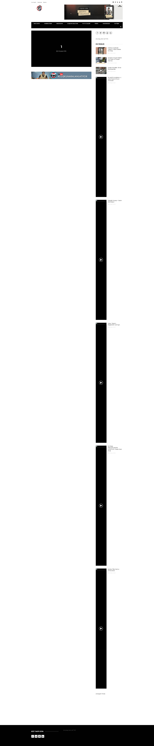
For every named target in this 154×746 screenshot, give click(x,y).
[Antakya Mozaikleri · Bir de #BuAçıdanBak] (101, 70)
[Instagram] (121, 2)
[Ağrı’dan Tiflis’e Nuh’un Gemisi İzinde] (101, 628)
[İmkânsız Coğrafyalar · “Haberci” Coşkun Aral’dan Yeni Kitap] (101, 50)
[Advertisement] (109, 709)
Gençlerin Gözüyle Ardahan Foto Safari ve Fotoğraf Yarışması (115, 59)
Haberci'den (48, 23)
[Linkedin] (117, 2)
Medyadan (59, 23)
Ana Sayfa (33, 2)
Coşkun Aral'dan (72, 23)
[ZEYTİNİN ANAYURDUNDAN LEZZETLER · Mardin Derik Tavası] (101, 506)
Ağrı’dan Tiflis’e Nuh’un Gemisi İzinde (113, 569)
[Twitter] (115, 2)
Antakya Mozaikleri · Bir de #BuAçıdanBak (114, 68)
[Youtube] (119, 2)
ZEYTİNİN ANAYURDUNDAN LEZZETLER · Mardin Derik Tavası (115, 449)
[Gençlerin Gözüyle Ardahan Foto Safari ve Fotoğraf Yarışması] (101, 60)
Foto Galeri (86, 23)
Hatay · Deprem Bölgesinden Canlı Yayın (114, 324)
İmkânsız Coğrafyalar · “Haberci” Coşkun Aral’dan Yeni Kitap (114, 49)
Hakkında (39, 2)
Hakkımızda (106, 23)
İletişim (45, 2)
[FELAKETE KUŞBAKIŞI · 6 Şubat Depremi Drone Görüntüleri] (101, 137)
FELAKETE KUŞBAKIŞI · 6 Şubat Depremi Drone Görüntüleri (114, 79)
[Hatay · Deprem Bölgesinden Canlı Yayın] (101, 383)
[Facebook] (113, 2)
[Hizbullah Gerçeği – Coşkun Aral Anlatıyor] (101, 260)
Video (96, 23)
